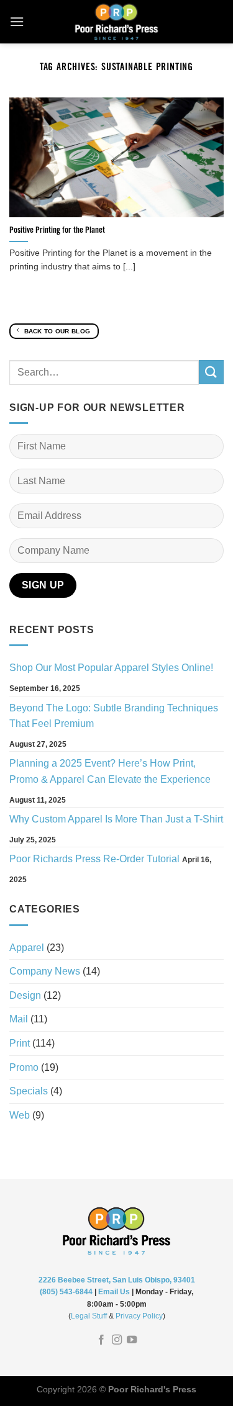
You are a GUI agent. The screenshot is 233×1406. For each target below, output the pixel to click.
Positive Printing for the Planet (57, 231)
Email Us (114, 1291)
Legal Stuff (89, 1316)
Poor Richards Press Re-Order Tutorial (94, 859)
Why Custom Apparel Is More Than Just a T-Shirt (116, 819)
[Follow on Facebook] (101, 1340)
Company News (44, 971)
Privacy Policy (139, 1316)
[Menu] (16, 21)
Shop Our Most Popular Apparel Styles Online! (111, 667)
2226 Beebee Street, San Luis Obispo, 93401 (117, 1280)
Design (25, 995)
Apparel (26, 947)
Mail (18, 1019)
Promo (24, 1067)
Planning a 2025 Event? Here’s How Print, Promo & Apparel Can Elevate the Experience (110, 771)
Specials (28, 1091)
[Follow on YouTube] (132, 1340)
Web (19, 1115)
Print (19, 1043)
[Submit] (211, 372)
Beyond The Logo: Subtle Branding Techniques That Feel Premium (113, 716)
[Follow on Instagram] (116, 1340)
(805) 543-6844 (66, 1291)
